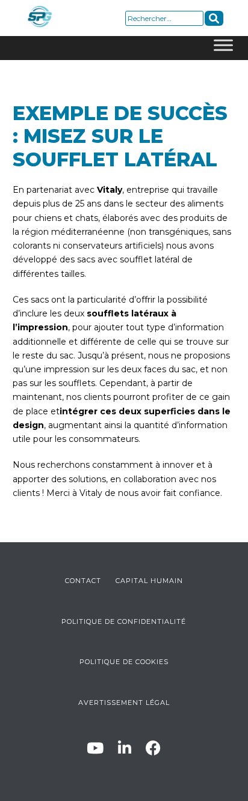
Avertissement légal (124, 702)
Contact (83, 580)
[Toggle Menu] (223, 47)
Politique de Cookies (124, 661)
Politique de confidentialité (123, 621)
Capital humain (149, 580)
